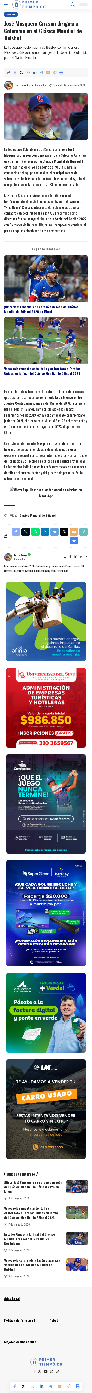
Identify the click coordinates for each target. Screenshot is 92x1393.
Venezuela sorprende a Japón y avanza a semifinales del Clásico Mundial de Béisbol (32, 1265)
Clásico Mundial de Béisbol (38, 515)
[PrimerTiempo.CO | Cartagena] (29, 4)
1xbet (54, 1320)
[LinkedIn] (86, 557)
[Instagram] (81, 557)
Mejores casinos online (20, 1341)
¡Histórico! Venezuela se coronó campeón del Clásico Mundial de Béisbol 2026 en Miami (41, 309)
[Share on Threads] (64, 532)
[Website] (65, 557)
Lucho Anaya (26, 85)
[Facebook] (70, 557)
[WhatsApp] (57, 1371)
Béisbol (10, 14)
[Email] (48, 72)
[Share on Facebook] (15, 72)
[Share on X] (21, 72)
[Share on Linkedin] (35, 72)
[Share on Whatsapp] (28, 72)
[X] (75, 557)
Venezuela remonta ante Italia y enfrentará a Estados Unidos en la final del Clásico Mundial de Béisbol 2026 (42, 370)
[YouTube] (46, 1371)
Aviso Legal (12, 1298)
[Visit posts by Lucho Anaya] (8, 85)
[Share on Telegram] (41, 72)
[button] (8, 4)
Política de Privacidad (19, 1320)
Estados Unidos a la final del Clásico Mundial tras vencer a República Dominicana (29, 1239)
